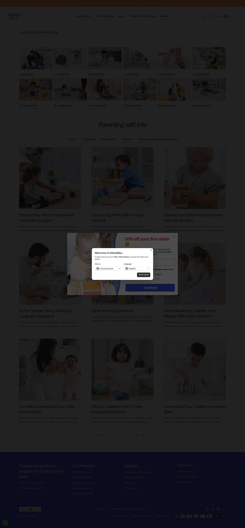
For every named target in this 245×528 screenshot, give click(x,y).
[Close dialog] (151, 250)
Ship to (98, 264)
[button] (108, 268)
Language (128, 264)
